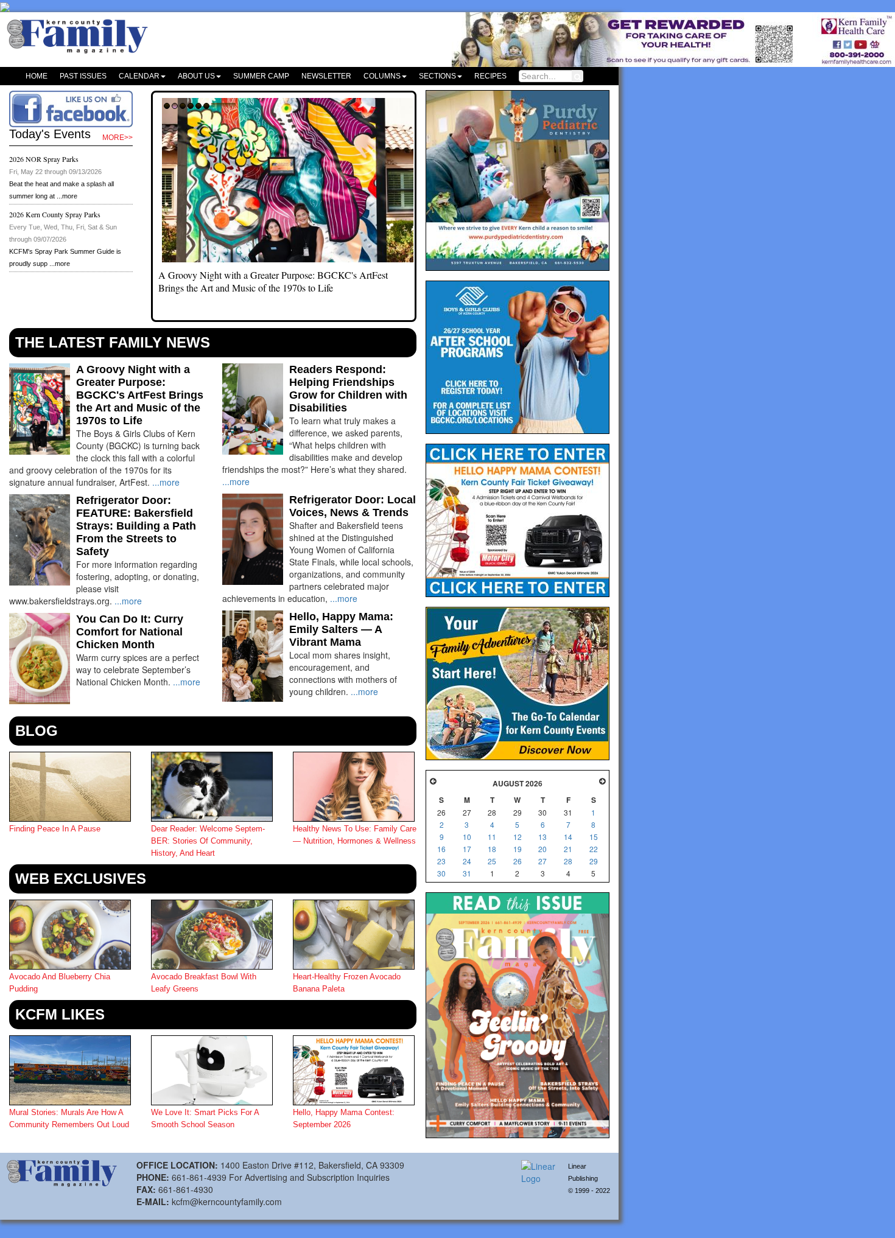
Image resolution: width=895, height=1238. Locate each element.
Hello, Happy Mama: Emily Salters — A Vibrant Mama (341, 629)
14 (568, 836)
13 (542, 836)
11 (492, 836)
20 (542, 849)
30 (441, 873)
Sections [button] (437, 76)
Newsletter (326, 76)
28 (568, 861)
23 (441, 861)
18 (492, 849)
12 (517, 836)
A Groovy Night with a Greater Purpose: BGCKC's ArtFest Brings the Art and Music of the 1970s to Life (273, 281)
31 (467, 873)
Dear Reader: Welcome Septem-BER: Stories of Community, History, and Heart (208, 841)
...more (67, 196)
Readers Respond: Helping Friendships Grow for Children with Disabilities (348, 388)
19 (517, 849)
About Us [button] (196, 76)
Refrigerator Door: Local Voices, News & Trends (352, 506)
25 (492, 861)
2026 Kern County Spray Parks (54, 214)
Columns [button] (382, 76)
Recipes (490, 76)
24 (467, 861)
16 (441, 849)
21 (568, 849)
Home (36, 76)
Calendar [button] (139, 76)
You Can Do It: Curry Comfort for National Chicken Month (129, 632)
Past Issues (83, 76)
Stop (224, 110)
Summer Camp (261, 76)
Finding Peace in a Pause (54, 828)
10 (467, 836)
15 (593, 836)
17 (467, 849)
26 (517, 861)
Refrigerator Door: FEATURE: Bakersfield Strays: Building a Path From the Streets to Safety (136, 526)
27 (542, 861)
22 (593, 849)
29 (593, 861)
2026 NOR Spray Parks (44, 159)
